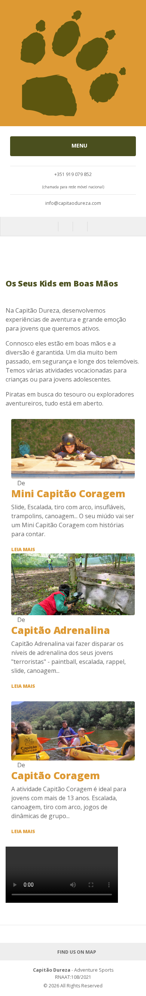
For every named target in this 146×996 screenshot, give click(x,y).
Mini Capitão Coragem (68, 493)
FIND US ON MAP (76, 952)
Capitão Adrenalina (60, 630)
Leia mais (23, 549)
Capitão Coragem (55, 775)
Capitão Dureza (51, 970)
